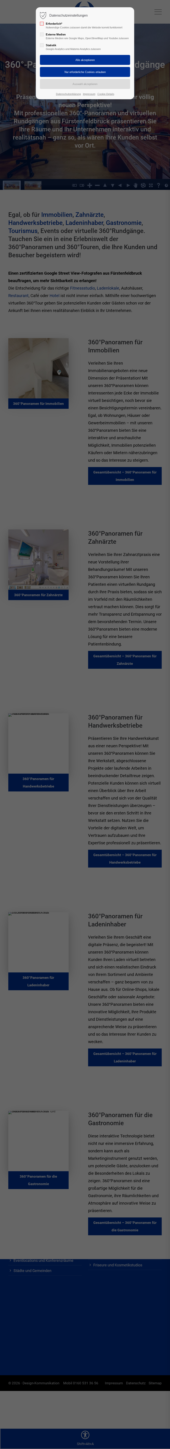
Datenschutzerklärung (68, 94)
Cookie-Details (105, 94)
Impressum (89, 94)
